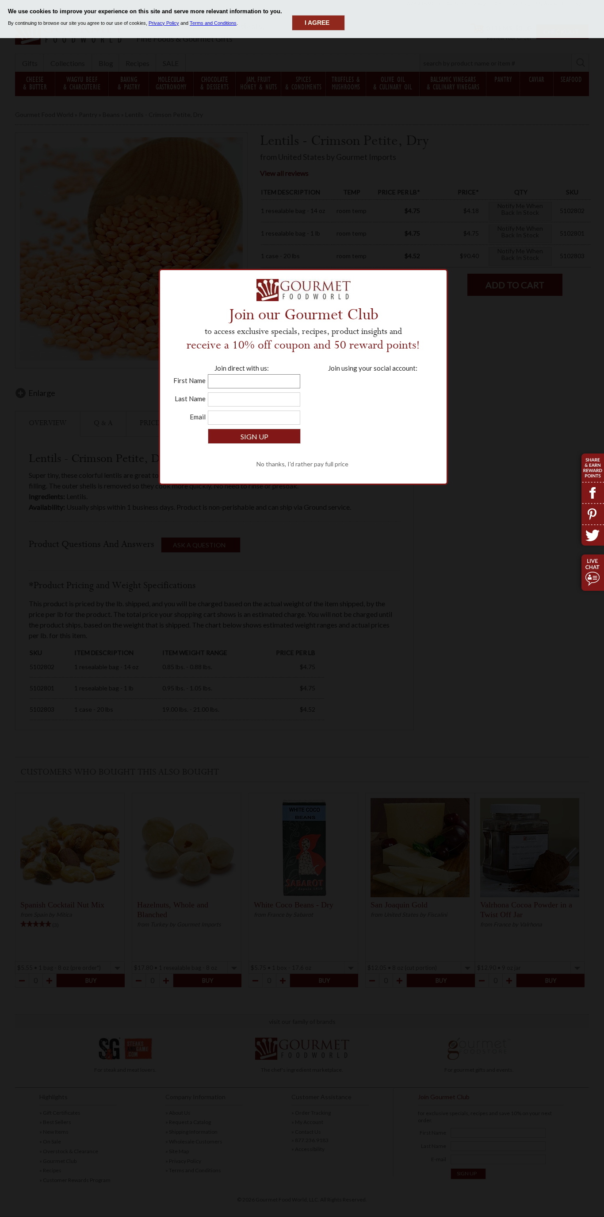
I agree (317, 22)
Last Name (190, 399)
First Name (189, 380)
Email (198, 417)
